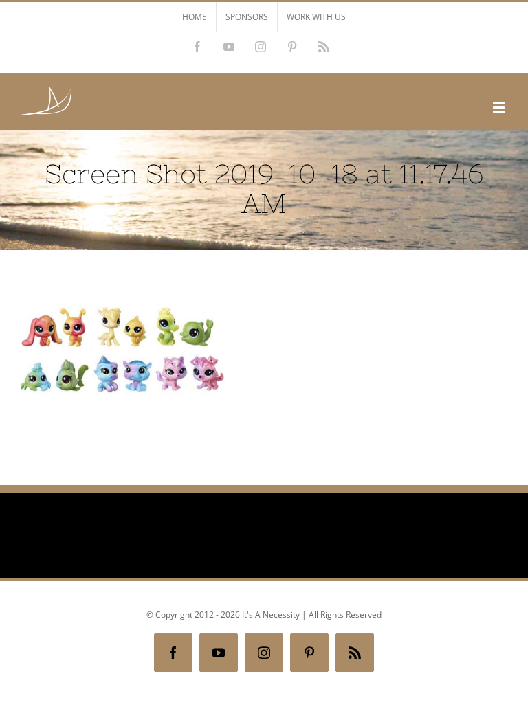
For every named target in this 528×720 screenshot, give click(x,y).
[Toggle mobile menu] (500, 107)
